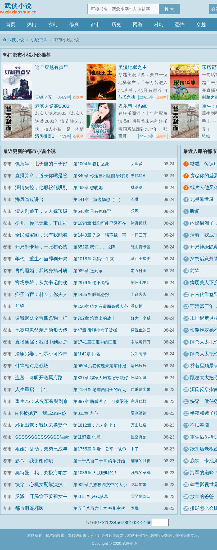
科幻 (159, 24)
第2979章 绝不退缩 (91, 282)
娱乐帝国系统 (132, 106)
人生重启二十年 (31, 389)
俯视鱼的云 (141, 330)
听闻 (195, 211)
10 (132, 522)
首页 (10, 24)
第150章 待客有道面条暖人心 (100, 306)
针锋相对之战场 (31, 365)
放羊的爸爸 (202, 496)
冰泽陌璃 (139, 377)
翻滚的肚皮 (141, 461)
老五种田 (139, 271)
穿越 (201, 24)
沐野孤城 (139, 223)
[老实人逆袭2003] (19, 121)
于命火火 (139, 294)
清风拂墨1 (44, 136)
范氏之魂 (126, 97)
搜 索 (169, 9)
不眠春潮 (199, 425)
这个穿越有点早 (51, 67)
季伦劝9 (138, 175)
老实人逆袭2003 (52, 106)
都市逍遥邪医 (29, 508)
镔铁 (206, 136)
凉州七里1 (140, 282)
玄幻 (53, 24)
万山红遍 (139, 425)
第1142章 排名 (86, 353)
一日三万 (139, 235)
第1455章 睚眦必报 (91, 294)
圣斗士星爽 (141, 259)
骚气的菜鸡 (141, 473)
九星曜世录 (202, 199)
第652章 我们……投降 (94, 247)
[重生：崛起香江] (186, 121)
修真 (74, 24)
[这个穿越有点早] (19, 82)
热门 (32, 24)
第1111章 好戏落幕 (90, 496)
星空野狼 (139, 437)
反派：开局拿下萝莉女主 (41, 496)
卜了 (135, 449)
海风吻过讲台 (29, 199)
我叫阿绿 (139, 354)
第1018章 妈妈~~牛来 (93, 258)
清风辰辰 (139, 366)
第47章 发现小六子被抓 (95, 330)
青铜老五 (43, 97)
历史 (116, 24)
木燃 (135, 508)
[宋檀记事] (186, 82)
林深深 (137, 187)
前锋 (20, 306)
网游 (137, 24)
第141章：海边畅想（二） (98, 199)
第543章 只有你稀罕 (92, 211)
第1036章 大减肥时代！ (95, 472)
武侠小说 (18, 8)
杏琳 (135, 199)
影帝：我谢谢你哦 (34, 460)
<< (103, 522)
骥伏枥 (137, 306)
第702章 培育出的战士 (94, 318)
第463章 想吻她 (88, 187)
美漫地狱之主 (132, 67)
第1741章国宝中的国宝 (95, 342)
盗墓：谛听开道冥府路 (39, 377)
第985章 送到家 (88, 270)
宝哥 (122, 136)
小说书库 (39, 39)
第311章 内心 (85, 413)
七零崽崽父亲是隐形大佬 (41, 330)
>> (141, 522)
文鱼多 (137, 164)
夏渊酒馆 (139, 413)
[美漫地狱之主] (102, 82)
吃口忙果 (139, 484)
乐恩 (135, 211)
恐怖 (180, 24)
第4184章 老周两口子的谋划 (99, 389)
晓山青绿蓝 (141, 247)
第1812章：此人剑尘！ (95, 425)
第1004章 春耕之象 (91, 163)
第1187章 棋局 (86, 437)
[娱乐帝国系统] (102, 121)
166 (148, 522)
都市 (95, 24)
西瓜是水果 (141, 389)
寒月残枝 (139, 401)
